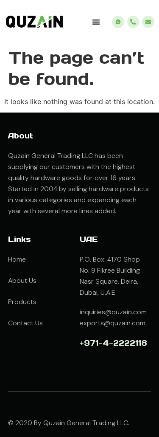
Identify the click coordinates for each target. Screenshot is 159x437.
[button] (96, 22)
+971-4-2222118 (113, 343)
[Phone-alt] (133, 22)
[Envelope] (148, 22)
